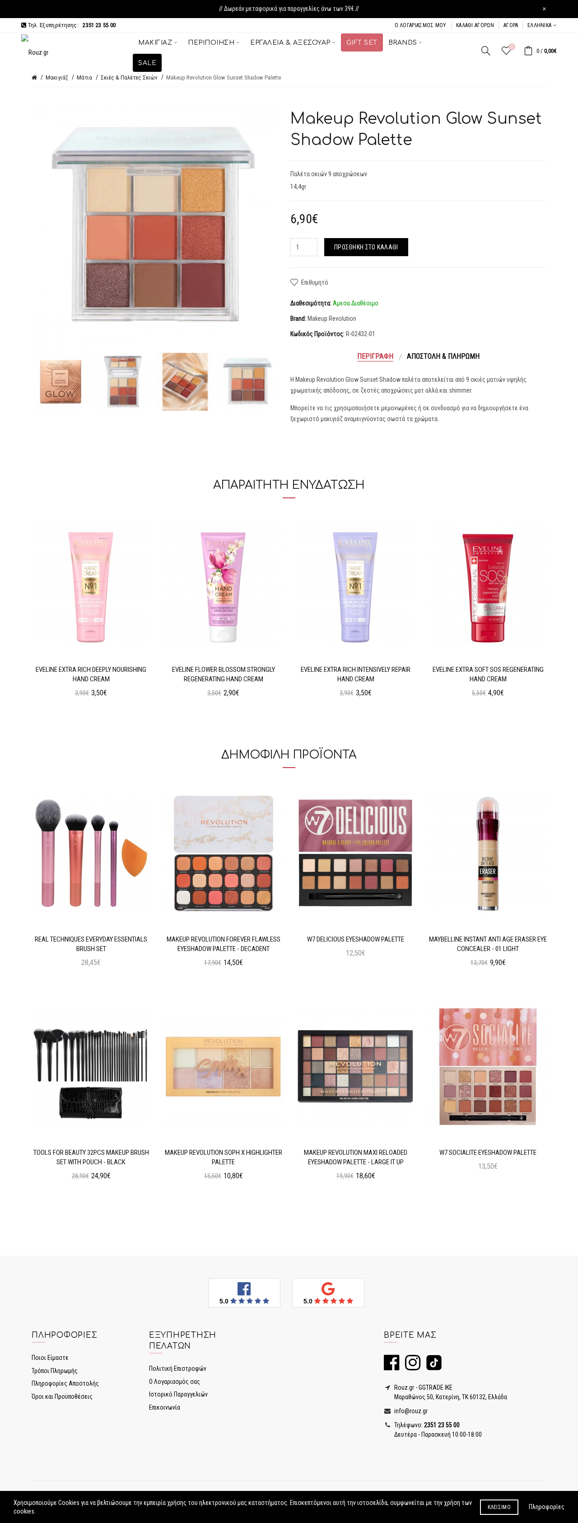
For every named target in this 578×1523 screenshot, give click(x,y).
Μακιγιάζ (57, 77)
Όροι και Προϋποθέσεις (62, 1396)
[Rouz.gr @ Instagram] (410, 1366)
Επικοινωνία (164, 1407)
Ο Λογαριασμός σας (174, 1381)
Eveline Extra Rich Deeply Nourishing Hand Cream (91, 674)
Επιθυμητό (314, 282)
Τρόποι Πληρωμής (55, 1370)
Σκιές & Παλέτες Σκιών (129, 77)
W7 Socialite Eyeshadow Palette (487, 1152)
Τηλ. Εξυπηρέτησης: (71, 25)
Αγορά (510, 25)
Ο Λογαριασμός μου (421, 25)
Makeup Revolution (332, 318)
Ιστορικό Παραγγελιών (178, 1394)
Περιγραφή (375, 356)
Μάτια (84, 77)
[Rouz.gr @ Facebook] (391, 1366)
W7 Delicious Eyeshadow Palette (355, 939)
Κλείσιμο (499, 1507)
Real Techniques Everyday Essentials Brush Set (91, 944)
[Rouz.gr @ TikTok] (432, 1366)
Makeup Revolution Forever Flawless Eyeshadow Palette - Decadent (223, 944)
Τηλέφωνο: (426, 1425)
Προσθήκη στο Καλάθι (366, 247)
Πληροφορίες (546, 1506)
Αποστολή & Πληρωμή (443, 356)
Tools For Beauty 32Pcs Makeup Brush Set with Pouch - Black (91, 1157)
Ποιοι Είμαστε (50, 1357)
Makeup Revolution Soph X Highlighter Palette (223, 1157)
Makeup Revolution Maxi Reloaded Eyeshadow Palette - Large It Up (355, 1157)
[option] (60, 382)
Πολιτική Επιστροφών (177, 1368)
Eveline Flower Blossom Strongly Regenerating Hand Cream (223, 674)
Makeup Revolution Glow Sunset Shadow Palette (223, 77)
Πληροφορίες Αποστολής (65, 1383)
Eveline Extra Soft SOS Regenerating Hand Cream (488, 674)
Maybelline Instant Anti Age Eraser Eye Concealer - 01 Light (488, 944)
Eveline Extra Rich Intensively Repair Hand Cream (355, 674)
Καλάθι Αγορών (475, 25)
